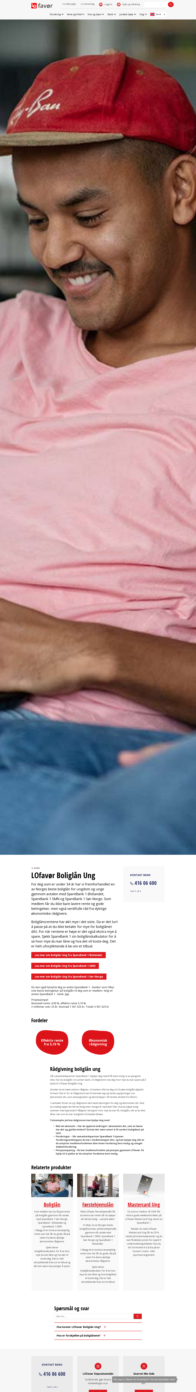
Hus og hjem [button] (94, 14)
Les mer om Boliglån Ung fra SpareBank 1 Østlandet (68, 955)
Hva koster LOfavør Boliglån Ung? (79, 1327)
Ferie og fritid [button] (74, 14)
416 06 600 (146, 882)
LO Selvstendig (87, 4)
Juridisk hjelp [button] (126, 14)
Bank (37, 868)
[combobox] (158, 14)
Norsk (158, 14)
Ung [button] (141, 14)
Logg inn (108, 4)
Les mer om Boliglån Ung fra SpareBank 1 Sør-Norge (69, 976)
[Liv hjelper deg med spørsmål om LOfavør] (189, 1374)
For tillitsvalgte (69, 4)
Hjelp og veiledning (131, 4)
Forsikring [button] (55, 14)
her (67, 994)
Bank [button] (110, 14)
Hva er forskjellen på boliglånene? (78, 1335)
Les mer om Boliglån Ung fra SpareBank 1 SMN (65, 965)
